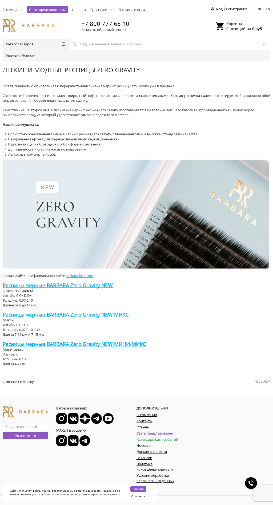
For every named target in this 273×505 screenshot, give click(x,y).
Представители (102, 9)
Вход (219, 8)
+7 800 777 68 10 (105, 23)
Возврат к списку (20, 381)
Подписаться (25, 435)
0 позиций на (244, 26)
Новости (79, 9)
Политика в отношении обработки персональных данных (82, 494)
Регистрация (236, 8)
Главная (11, 55)
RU (260, 8)
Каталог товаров (19, 44)
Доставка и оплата (133, 9)
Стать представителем (47, 9)
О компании (13, 9)
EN (268, 8)
